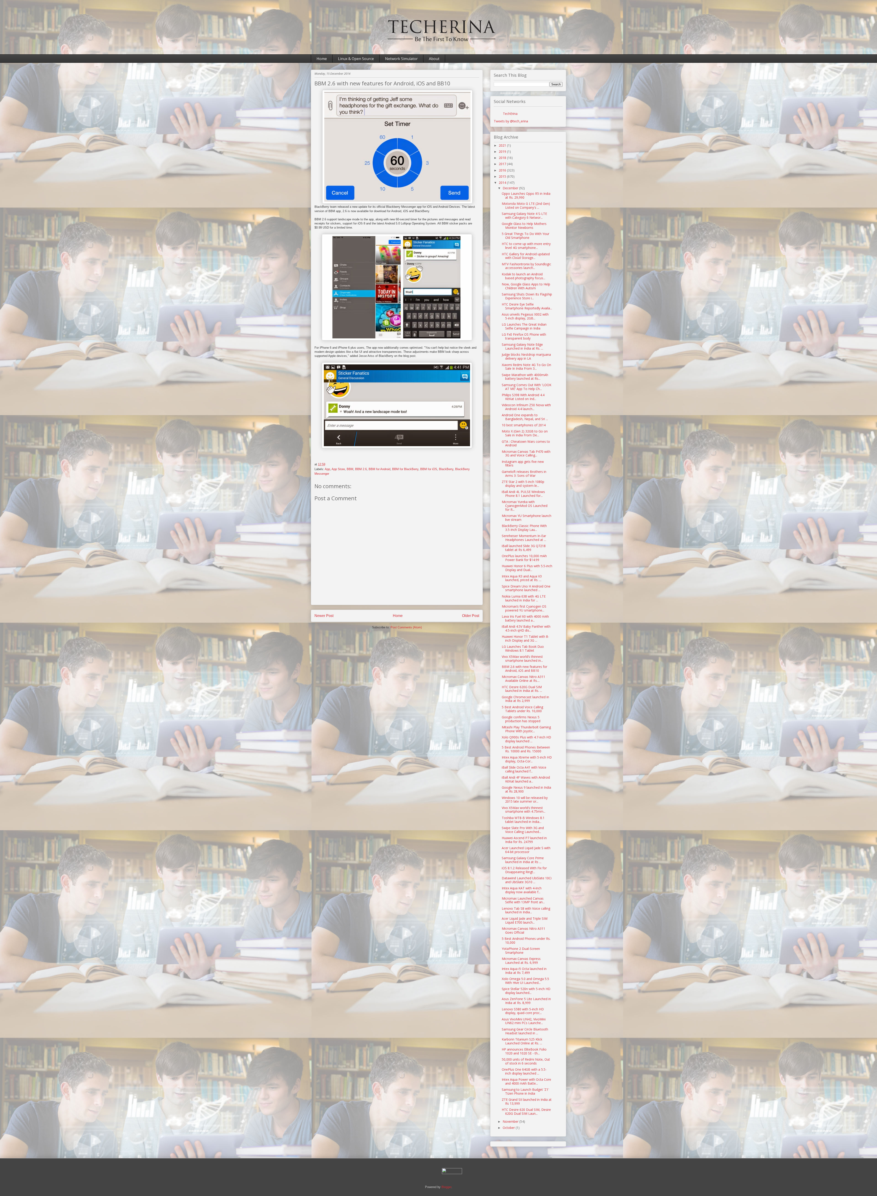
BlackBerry (446, 469)
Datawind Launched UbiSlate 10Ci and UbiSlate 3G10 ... (527, 880)
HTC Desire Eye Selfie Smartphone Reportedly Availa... (527, 306)
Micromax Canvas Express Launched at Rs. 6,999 (521, 960)
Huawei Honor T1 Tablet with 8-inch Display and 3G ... (525, 638)
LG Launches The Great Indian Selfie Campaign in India (524, 326)
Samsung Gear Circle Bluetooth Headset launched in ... (525, 1031)
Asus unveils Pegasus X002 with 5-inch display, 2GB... (525, 316)
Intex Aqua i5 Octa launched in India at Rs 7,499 (524, 971)
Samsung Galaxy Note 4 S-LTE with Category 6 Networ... (524, 215)
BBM (350, 469)
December (511, 188)
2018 (503, 157)
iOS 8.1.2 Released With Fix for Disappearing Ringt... (524, 870)
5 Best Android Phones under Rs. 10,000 (526, 940)
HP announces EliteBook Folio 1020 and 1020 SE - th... (524, 1051)
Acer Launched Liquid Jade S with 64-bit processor (526, 850)
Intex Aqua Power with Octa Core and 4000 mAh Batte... (526, 1081)
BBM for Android (379, 469)
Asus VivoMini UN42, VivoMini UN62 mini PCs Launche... (524, 1021)
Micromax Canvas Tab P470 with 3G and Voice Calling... (526, 453)
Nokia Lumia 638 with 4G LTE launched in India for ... (524, 598)
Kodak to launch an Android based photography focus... (523, 276)
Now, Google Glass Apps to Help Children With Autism (526, 286)
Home (322, 58)
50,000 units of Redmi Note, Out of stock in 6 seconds (526, 1061)
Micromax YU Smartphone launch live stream (526, 518)
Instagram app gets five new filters (523, 463)
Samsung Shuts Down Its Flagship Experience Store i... (527, 296)
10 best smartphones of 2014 (524, 425)
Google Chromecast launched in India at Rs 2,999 (525, 699)
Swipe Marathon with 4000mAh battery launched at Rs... (525, 377)
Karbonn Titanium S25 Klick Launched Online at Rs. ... (522, 1041)
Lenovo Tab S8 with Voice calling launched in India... (526, 910)
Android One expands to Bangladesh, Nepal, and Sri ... (525, 417)
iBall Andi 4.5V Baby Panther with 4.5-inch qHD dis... (526, 628)
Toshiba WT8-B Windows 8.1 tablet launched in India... (523, 820)
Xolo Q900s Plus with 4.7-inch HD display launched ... (526, 739)
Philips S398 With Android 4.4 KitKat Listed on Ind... (523, 397)
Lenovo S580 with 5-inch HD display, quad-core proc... (523, 1011)
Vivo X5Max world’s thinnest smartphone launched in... (522, 658)
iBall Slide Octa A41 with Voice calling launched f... (524, 769)
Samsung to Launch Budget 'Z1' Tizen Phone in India (525, 1091)
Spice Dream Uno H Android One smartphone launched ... (526, 588)
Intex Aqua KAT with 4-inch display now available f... (522, 890)
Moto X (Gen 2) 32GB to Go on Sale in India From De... (525, 433)
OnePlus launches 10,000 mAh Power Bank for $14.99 (524, 558)
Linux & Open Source (356, 58)
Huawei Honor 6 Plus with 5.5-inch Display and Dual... (527, 568)
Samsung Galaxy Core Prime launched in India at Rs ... (523, 860)
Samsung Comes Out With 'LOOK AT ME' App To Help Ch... (526, 387)
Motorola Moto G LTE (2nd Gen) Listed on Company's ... (526, 205)
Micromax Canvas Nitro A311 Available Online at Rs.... (523, 678)
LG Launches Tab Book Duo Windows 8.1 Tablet (523, 648)
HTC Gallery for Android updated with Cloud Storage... (526, 256)
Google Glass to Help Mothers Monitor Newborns (524, 225)
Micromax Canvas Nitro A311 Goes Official (523, 930)
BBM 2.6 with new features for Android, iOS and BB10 (524, 668)
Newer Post (323, 616)
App (327, 469)
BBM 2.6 (361, 469)
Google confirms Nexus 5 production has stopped (521, 719)
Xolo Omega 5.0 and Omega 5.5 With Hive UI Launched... (525, 981)
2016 (503, 170)
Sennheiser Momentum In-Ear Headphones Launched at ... (524, 538)
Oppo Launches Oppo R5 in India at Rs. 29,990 (526, 195)
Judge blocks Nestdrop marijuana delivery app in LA (526, 356)
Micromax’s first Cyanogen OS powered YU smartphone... (524, 608)
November (511, 1121)
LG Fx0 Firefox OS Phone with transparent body (524, 336)
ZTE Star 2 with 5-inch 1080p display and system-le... (523, 483)
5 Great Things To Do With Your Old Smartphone (525, 236)
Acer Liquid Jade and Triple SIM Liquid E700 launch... (524, 920)
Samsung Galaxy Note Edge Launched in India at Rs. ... (522, 346)
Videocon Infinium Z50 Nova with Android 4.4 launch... (526, 407)
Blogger (446, 1187)
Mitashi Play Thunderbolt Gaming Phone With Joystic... (526, 729)
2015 (503, 176)
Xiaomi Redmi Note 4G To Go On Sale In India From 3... (526, 367)
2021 (503, 145)
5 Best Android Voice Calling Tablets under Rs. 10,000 (522, 709)
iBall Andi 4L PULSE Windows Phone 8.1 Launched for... (523, 494)
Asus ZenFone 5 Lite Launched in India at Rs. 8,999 (526, 1001)
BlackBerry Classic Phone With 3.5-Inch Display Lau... (524, 528)
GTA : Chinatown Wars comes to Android (526, 443)
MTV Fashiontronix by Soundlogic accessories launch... (526, 266)
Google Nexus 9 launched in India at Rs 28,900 (526, 789)
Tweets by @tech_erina (511, 121)
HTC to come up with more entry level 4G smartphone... (526, 246)
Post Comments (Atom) (406, 627)
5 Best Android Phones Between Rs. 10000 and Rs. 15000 (526, 749)
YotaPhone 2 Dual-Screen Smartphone (521, 950)
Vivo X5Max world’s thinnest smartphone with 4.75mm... (523, 810)
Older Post (470, 616)
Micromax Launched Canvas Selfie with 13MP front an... (523, 900)
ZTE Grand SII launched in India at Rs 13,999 (527, 1101)
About (434, 58)
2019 (503, 151)
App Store (338, 469)
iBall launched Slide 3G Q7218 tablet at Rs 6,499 (524, 548)
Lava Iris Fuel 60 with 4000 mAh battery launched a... (525, 618)
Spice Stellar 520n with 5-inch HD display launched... (526, 991)
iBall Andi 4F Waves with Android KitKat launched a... (526, 779)
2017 (503, 164)
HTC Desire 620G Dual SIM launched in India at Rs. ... (522, 689)
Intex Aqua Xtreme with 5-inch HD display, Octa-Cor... (527, 759)
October (509, 1127)
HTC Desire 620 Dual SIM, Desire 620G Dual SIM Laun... (526, 1111)
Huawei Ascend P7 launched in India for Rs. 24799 (524, 840)
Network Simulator (401, 58)
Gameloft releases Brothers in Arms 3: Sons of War (524, 473)
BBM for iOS (428, 469)
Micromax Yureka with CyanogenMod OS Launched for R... (524, 506)
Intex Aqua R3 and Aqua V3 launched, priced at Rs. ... (522, 578)
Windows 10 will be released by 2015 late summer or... (525, 800)
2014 (503, 182)
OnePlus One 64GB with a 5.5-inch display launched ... (524, 1071)
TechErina (510, 113)
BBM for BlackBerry (405, 469)
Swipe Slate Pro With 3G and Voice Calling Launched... (523, 830)
